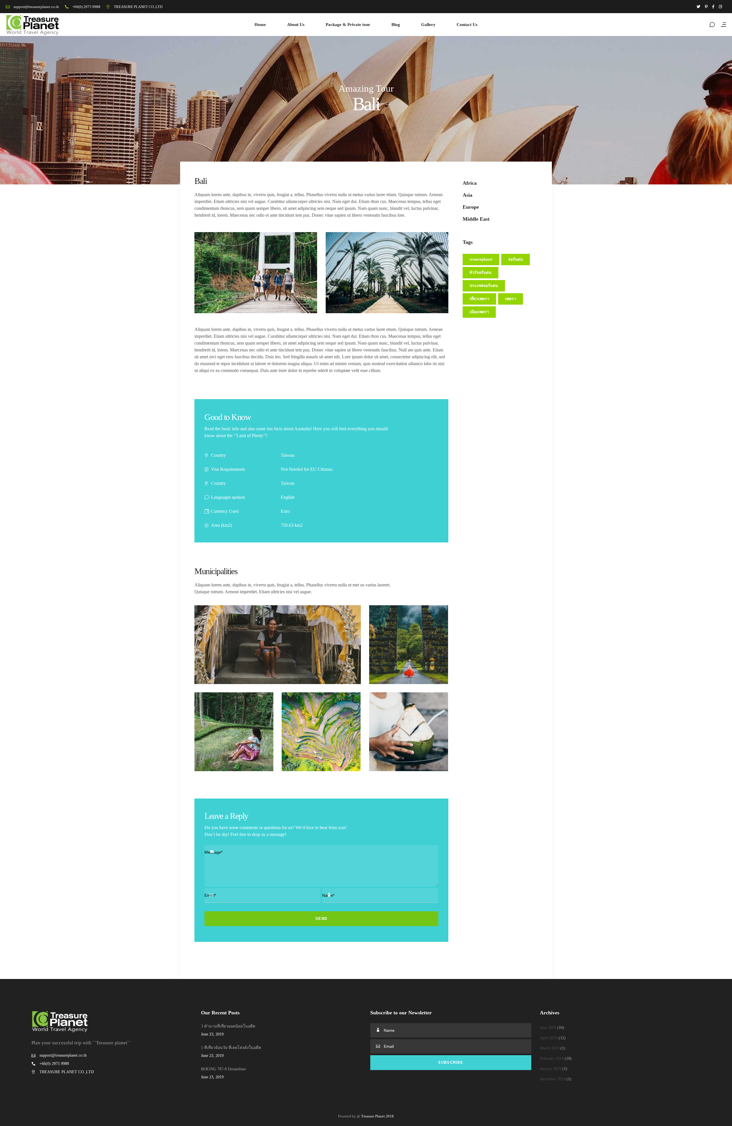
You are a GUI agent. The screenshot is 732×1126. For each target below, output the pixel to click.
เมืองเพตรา (479, 312)
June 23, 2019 (212, 1034)
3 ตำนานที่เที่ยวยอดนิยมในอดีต (228, 1026)
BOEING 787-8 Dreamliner (223, 1069)
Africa (470, 183)
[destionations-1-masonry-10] (408, 644)
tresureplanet (481, 259)
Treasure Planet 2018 (377, 1116)
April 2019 (549, 1038)
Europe (471, 207)
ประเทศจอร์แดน (484, 285)
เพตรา (510, 299)
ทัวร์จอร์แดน (481, 272)
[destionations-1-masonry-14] (321, 731)
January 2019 (550, 1069)
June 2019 (548, 1028)
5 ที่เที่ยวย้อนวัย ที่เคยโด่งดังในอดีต (231, 1047)
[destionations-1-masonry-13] (233, 731)
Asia (467, 195)
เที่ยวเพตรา (479, 299)
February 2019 (552, 1058)
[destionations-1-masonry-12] (277, 644)
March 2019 (549, 1048)
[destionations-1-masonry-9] (408, 731)
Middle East (476, 219)
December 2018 (552, 1079)
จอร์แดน (515, 259)
